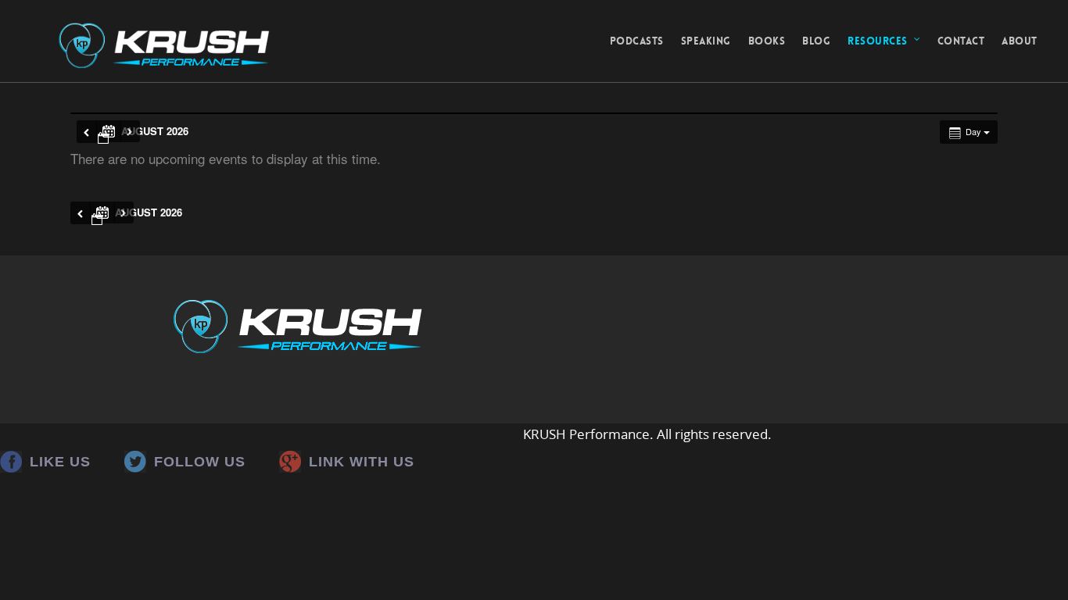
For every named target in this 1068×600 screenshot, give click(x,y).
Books (767, 41)
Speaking (706, 41)
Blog (816, 41)
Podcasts (637, 41)
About (1020, 41)
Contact (961, 41)
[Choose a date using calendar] (108, 131)
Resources (878, 41)
